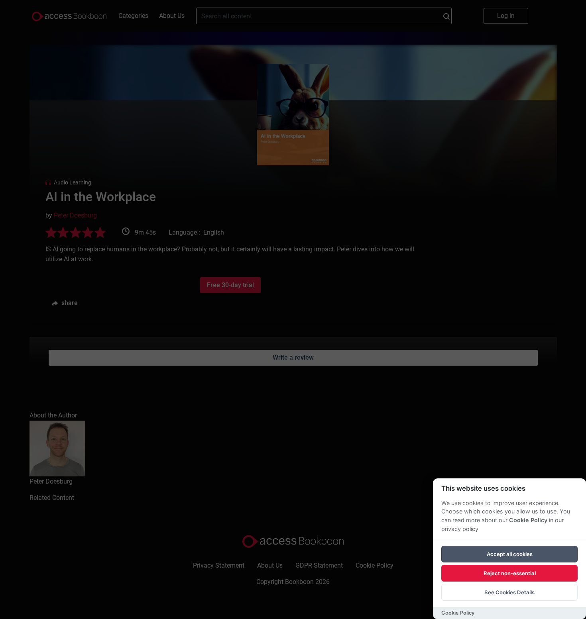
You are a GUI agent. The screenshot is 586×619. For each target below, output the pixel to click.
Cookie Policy (528, 520)
